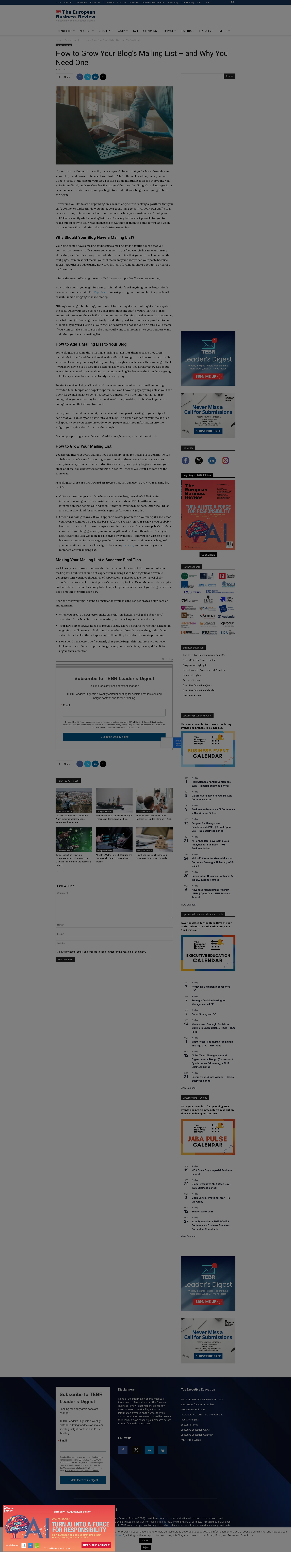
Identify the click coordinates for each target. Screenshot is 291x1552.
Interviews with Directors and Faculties (204, 670)
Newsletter (134, 2)
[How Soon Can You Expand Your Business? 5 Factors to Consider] (154, 839)
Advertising (173, 2)
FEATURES (205, 30)
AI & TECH (85, 30)
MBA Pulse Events (193, 695)
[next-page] (63, 872)
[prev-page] (58, 872)
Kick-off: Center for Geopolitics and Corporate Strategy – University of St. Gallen (213, 862)
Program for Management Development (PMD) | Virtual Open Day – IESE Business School (211, 826)
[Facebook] (79, 76)
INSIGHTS (186, 30)
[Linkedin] (95, 76)
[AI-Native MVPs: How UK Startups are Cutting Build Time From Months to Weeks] (114, 839)
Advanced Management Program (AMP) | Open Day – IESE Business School (211, 893)
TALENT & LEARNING (145, 30)
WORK (121, 30)
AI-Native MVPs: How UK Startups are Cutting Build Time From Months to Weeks (114, 858)
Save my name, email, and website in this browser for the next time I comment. (102, 951)
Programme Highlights (195, 665)
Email (66, 705)
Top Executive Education (153, 2)
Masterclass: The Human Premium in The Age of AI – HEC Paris (213, 1043)
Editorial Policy (187, 2)
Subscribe (121, 2)
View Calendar (188, 904)
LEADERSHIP (65, 30)
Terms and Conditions (108, 1535)
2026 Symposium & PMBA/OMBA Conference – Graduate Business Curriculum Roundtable (211, 1225)
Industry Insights (192, 675)
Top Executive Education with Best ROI (204, 655)
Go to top (167, 659)
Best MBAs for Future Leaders (199, 660)
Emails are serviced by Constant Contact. (123, 727)
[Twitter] (87, 76)
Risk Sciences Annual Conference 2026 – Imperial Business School (211, 783)
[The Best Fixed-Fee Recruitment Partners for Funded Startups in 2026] (154, 800)
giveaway (129, 545)
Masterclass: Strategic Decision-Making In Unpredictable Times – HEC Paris (213, 1027)
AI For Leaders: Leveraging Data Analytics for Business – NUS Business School (210, 844)
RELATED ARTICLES (68, 780)
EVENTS (222, 30)
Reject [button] (146, 1547)
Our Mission (108, 2)
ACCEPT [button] (145, 1540)
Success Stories (191, 680)
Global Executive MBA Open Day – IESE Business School (211, 1185)
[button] (232, 2)
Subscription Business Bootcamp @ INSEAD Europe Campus (212, 877)
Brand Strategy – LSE (204, 1014)
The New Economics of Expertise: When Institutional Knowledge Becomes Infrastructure (72, 819)
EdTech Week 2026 (202, 1211)
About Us (68, 2)
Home (58, 2)
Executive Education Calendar (199, 690)
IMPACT (168, 30)
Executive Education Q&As (197, 685)
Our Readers (81, 2)
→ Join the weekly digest (114, 737)
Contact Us (202, 2)
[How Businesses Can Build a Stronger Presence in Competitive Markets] (114, 800)
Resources (95, 2)
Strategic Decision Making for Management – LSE (209, 1002)
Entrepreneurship (73, 40)
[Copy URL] (103, 76)
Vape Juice (100, 292)
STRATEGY (104, 30)
